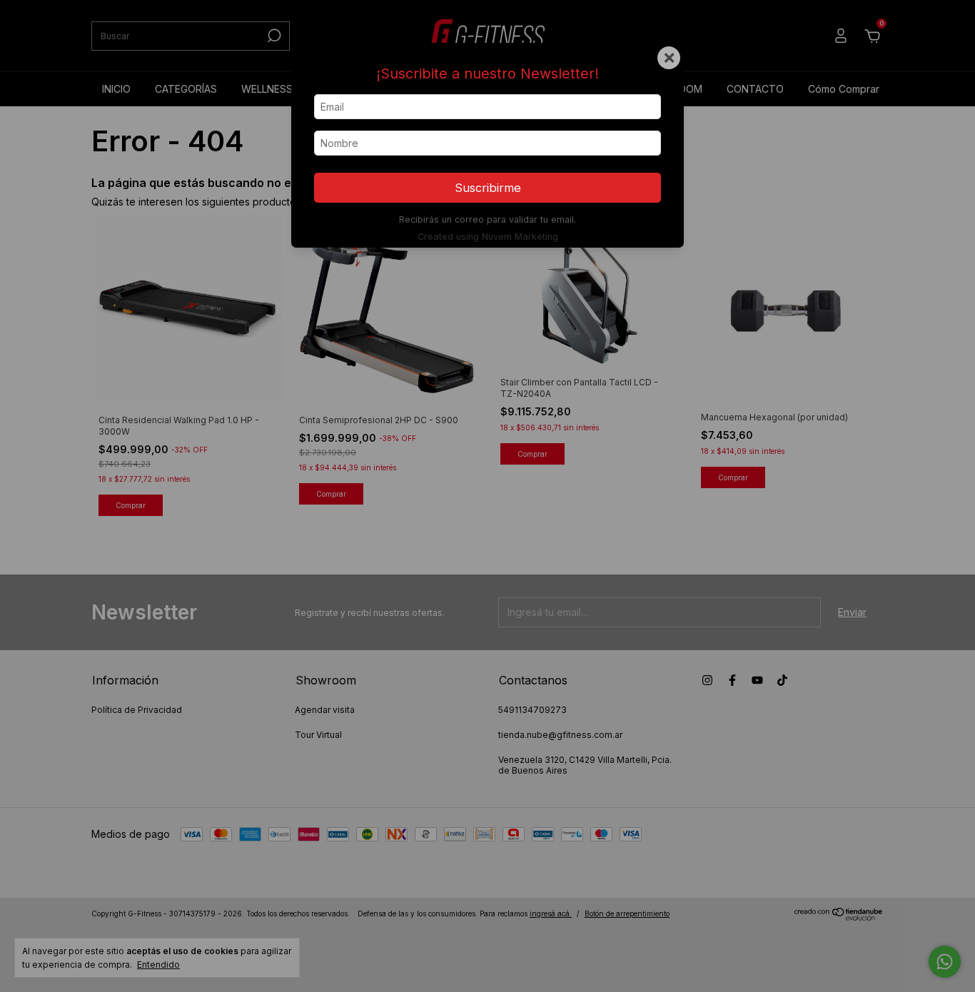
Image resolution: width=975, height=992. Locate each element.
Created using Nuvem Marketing (488, 236)
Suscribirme (488, 188)
